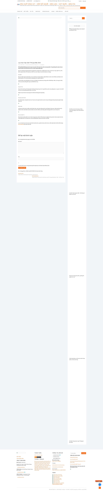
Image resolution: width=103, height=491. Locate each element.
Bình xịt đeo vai (40, 462)
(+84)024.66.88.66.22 (21, 467)
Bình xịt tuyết (44, 463)
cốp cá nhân (42, 465)
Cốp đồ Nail (41, 466)
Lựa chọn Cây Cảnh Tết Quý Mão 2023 (31, 64)
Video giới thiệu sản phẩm (58, 475)
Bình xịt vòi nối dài (44, 464)
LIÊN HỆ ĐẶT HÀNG (20, 458)
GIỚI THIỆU (19, 456)
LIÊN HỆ (66, 11)
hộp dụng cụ (42, 468)
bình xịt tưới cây (21, 124)
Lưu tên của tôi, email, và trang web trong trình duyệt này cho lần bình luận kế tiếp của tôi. (33, 165)
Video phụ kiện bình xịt (57, 479)
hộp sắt (46, 468)
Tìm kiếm (83, 8)
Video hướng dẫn (57, 477)
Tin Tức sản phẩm (21, 64)
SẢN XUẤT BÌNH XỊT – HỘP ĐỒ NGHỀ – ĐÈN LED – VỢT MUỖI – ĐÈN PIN (47, 4)
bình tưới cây (39, 461)
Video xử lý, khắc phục (57, 478)
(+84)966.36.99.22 (29, 0)
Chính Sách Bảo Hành (74, 459)
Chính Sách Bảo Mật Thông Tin (75, 464)
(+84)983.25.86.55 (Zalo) (21, 0)
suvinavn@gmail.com (56, 458)
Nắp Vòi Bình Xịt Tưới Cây (41, 469)
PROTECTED (39, 457)
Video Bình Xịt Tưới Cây (57, 474)
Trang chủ (19, 11)
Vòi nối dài (37, 470)
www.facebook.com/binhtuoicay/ (57, 466)
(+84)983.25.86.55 (56, 455)
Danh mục (38, 11)
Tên (19, 156)
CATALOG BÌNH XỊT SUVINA (57, 484)
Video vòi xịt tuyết (57, 481)
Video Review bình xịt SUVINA (59, 483)
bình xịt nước (39, 463)
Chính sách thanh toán (38, 455)
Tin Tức (31, 11)
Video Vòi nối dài (56, 480)
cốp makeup (47, 465)
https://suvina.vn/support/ (56, 461)
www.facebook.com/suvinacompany (58, 465)
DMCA (36, 457)
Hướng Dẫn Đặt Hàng (74, 457)
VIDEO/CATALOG (45, 11)
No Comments (42, 64)
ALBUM (53, 11)
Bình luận (20, 141)
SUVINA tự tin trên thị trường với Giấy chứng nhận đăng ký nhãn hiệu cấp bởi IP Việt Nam (76, 110)
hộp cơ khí (38, 468)
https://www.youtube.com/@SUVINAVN (58, 469)
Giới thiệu (26, 11)
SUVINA (79, 489)
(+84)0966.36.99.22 (20, 477)
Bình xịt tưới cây (45, 461)
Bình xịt (35, 461)
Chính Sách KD (59, 11)
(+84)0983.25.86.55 (20, 472)
